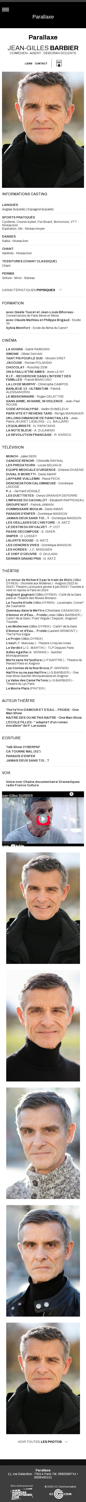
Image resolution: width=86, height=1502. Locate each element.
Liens (28, 63)
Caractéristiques (28, 290)
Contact (41, 63)
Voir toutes (40, 1441)
